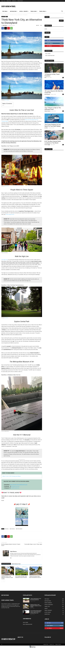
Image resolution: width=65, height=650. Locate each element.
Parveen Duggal (47, 144)
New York (6, 528)
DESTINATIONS (13, 11)
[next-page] (4, 581)
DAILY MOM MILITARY (50, 55)
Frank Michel (7, 186)
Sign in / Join (3, 0)
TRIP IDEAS (4, 11)
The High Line (4, 259)
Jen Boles (46, 127)
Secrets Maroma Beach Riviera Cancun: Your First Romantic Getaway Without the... (35, 611)
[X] (5, 28)
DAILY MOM (47, 53)
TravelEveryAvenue (15, 488)
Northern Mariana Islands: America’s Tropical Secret (10, 545)
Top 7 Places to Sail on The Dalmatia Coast (53, 108)
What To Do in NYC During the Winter (11, 476)
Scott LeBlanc (7, 100)
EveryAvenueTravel (15, 486)
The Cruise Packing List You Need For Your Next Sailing (53, 125)
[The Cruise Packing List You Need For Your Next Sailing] (54, 118)
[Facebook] (2, 28)
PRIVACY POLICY (20, 0)
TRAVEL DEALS (42, 11)
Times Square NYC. (10, 214)
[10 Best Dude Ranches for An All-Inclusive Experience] (26, 600)
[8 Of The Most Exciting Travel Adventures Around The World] (21, 571)
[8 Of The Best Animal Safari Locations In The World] (54, 135)
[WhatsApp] (11, 28)
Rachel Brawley (47, 94)
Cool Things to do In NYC (13, 146)
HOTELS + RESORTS (23, 11)
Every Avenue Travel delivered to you (18, 484)
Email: (2, 500)
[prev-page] (2, 581)
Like (62, 40)
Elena (45, 77)
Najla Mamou (5, 25)
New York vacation (19, 528)
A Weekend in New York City (13, 374)
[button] (62, 11)
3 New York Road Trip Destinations (15, 285)
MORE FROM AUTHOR (16, 563)
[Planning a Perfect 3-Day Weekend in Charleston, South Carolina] (7, 571)
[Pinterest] (8, 28)
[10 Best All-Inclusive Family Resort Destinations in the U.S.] (35, 571)
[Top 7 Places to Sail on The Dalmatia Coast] (54, 101)
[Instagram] (11, 558)
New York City (12, 528)
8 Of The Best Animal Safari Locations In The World (53, 142)
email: (46, 28)
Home (2, 14)
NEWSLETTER (9, 0)
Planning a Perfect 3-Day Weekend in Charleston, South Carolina (7, 577)
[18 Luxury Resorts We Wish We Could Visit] (54, 84)
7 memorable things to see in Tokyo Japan (33, 544)
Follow (61, 43)
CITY (6, 16)
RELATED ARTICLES (6, 563)
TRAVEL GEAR (33, 11)
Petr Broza (6, 317)
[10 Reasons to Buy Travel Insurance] (54, 68)
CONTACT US (14, 0)
